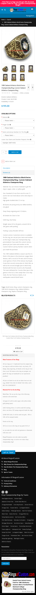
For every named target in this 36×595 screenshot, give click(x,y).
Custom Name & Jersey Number (13, 247)
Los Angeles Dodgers (17, 532)
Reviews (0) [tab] (6, 172)
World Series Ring (11, 287)
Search (9, 19)
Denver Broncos (29, 504)
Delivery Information (10, 486)
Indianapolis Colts (16, 529)
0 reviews (15, 93)
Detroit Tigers (5, 526)
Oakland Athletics (11, 97)
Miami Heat (5, 514)
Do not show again (28, 591)
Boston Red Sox (13, 514)
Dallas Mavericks (29, 523)
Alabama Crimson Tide (7, 501)
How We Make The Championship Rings (16, 467)
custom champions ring (24, 287)
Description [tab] (6, 168)
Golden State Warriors (20, 501)
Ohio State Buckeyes (7, 520)
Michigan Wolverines (7, 523)
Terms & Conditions (10, 481)
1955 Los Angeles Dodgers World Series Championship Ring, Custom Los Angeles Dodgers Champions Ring (18, 337)
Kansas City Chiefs (6, 532)
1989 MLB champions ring (9, 289)
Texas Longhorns (6, 529)
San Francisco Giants (27, 535)
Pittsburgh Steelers (16, 510)
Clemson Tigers (18, 498)
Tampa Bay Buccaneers (8, 517)
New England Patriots (7, 498)
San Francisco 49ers (20, 517)
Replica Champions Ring (19, 291)
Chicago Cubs (5, 507)
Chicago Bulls (30, 520)
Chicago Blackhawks (7, 504)
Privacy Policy (8, 483)
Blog (5, 469)
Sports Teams (8, 472)
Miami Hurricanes (28, 532)
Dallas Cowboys (5, 510)
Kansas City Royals (26, 529)
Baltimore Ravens (6, 541)
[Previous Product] (28, 87)
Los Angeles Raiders (24, 507)
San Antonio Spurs (18, 523)
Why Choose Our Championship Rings (15, 464)
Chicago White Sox (23, 514)
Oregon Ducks (5, 535)
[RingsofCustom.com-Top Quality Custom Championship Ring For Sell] (18, 575)
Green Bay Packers (18, 504)
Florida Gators (14, 526)
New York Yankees (27, 510)
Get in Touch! (8, 452)
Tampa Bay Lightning (7, 538)
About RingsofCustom (11, 462)
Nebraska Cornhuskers (19, 520)
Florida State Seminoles (25, 526)
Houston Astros (14, 507)
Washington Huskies (19, 538)
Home (3, 19)
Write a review (24, 93)
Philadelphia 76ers (15, 535)
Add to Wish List (10, 161)
